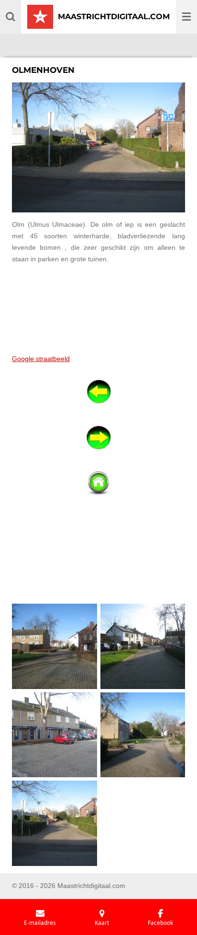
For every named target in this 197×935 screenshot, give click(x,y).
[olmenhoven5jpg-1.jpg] (55, 823)
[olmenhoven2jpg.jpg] (55, 734)
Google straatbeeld (41, 358)
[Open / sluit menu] (186, 17)
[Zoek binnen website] (10, 17)
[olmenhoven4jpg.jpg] (142, 734)
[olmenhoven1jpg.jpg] (142, 646)
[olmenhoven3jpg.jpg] (55, 646)
